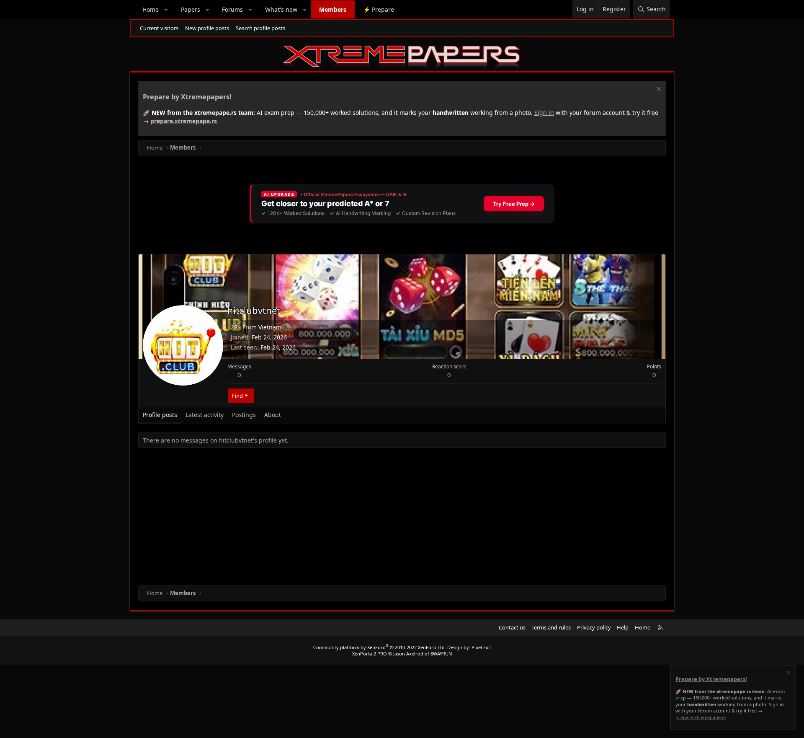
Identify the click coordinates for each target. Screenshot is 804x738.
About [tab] (272, 415)
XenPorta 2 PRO (369, 653)
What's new (281, 9)
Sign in (544, 113)
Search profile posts (260, 28)
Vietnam (269, 327)
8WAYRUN (441, 653)
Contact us (512, 627)
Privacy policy (594, 627)
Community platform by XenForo (379, 647)
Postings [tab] (244, 415)
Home (150, 9)
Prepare (378, 9)
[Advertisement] (389, 518)
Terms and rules (551, 627)
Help (623, 627)
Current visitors (159, 28)
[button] (166, 9)
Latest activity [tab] (205, 415)
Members (332, 9)
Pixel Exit (481, 647)
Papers (190, 9)
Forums (232, 9)
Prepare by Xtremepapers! (187, 96)
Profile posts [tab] (160, 415)
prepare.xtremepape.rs (183, 121)
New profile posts (207, 28)
